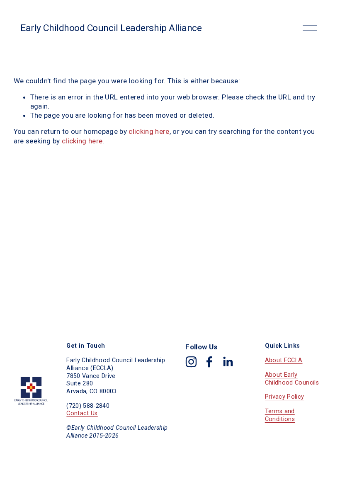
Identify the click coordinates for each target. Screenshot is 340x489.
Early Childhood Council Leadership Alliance (111, 28)
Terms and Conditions (280, 415)
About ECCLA (284, 360)
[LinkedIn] (227, 362)
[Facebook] (209, 362)
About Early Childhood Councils (292, 378)
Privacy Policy (284, 396)
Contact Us (81, 413)
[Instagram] (191, 362)
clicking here (149, 131)
